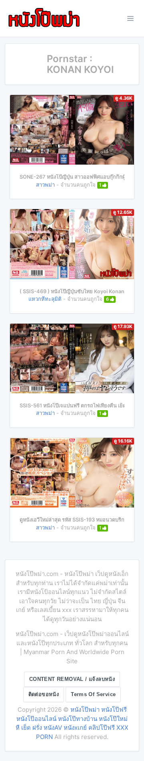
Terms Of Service (93, 694)
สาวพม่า (45, 184)
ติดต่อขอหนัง (43, 694)
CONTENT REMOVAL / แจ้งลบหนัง (72, 679)
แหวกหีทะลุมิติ (45, 299)
